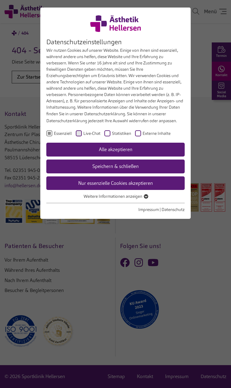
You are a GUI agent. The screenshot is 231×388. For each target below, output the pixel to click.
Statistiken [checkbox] (121, 133)
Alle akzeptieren (115, 149)
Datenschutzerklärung (104, 113)
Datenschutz (173, 209)
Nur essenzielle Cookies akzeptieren (115, 183)
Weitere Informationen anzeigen (113, 196)
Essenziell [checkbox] (63, 133)
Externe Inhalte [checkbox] (157, 133)
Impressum (148, 209)
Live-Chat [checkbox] (91, 133)
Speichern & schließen (115, 166)
